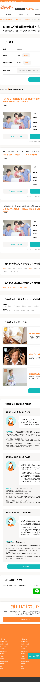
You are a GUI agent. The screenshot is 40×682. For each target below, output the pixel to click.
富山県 (9, 288)
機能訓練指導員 (4, 661)
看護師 (1, 666)
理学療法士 (3, 654)
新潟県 (4, 288)
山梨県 (20, 288)
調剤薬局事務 (3, 651)
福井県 (15, 288)
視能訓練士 (3, 663)
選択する (26, 55)
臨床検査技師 (3, 641)
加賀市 (30, 268)
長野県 (25, 288)
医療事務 (2, 649)
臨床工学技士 (3, 646)
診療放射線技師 (4, 644)
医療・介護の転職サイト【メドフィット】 (10, 19)
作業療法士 (28, 19)
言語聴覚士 (3, 659)
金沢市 (4, 268)
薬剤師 (1, 668)
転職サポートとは (23, 14)
